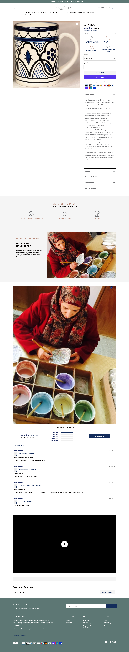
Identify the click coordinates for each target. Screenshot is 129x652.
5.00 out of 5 (34, 435)
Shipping (106, 622)
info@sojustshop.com (19, 635)
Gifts (62, 12)
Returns (106, 620)
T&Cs (105, 626)
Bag (112, 8)
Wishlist (104, 8)
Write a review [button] (100, 436)
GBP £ (14, 642)
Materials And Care (92, 177)
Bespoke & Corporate (89, 626)
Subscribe (111, 606)
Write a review (107, 592)
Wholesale (29, 14)
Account (97, 8)
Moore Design (22, 649)
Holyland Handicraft (90, 31)
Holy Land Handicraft (23, 244)
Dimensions (89, 183)
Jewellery (44, 12)
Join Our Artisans (88, 624)
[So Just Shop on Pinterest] (110, 642)
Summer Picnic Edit (32, 12)
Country (88, 171)
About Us (81, 12)
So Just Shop (26, 647)
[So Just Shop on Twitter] (108, 642)
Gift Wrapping (90, 188)
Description (89, 95)
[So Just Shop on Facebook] (106, 642)
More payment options (100, 82)
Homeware (54, 12)
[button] (88, 28)
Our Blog (90, 12)
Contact (85, 622)
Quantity (87, 54)
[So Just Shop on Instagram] (113, 642)
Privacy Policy (108, 624)
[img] (18, 451)
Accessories (71, 12)
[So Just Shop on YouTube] (115, 642)
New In (68, 620)
